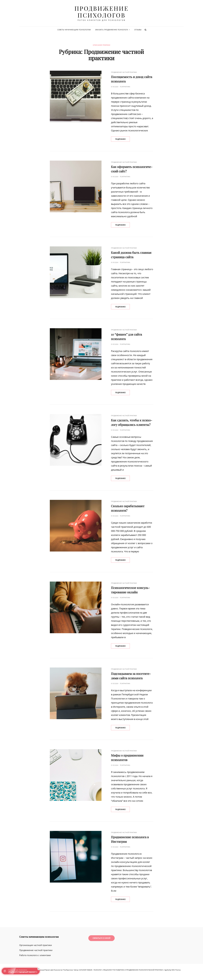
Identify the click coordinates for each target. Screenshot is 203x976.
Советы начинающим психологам (74, 30)
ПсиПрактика (125, 87)
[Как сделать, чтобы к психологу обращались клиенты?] (76, 440)
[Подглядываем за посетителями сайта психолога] (76, 693)
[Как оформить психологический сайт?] (76, 186)
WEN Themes (176, 970)
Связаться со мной (101, 938)
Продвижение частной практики (124, 72)
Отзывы (138, 30)
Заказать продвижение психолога (111, 30)
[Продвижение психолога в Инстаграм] (76, 857)
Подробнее (122, 140)
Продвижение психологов (101, 11)
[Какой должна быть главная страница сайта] (76, 272)
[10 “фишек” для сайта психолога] (76, 354)
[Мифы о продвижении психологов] (76, 775)
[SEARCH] (145, 29)
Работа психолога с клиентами (35, 955)
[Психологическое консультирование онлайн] (76, 607)
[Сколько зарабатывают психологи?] (76, 526)
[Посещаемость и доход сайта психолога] (76, 96)
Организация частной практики (35, 945)
